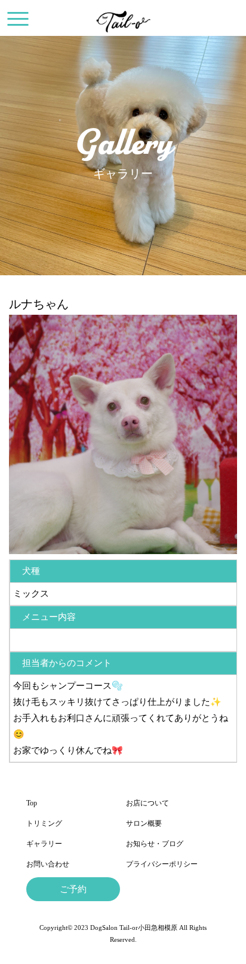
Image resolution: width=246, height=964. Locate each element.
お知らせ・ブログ (154, 844)
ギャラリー (44, 844)
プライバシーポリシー (162, 864)
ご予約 (73, 889)
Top (31, 803)
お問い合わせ (47, 864)
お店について (147, 803)
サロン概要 (144, 823)
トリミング (44, 823)
